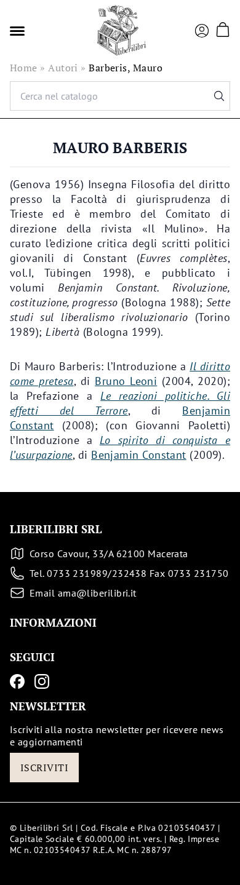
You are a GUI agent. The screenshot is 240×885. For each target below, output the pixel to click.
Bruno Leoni (126, 381)
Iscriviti (44, 767)
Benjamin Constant (138, 455)
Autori (63, 67)
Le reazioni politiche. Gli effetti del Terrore (120, 403)
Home (24, 67)
